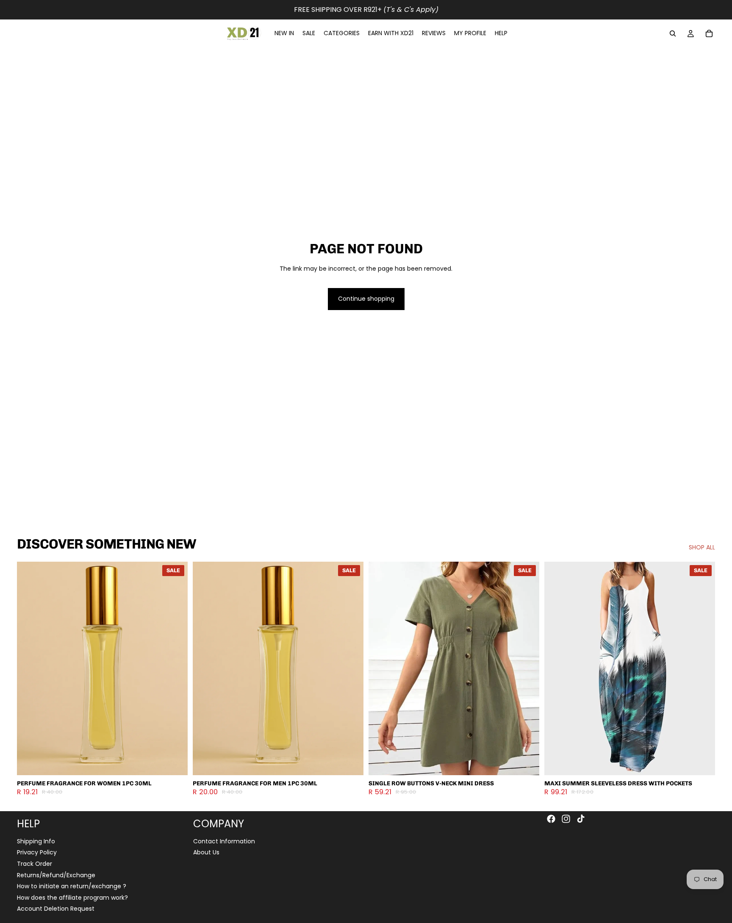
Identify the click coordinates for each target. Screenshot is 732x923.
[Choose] (174, 762)
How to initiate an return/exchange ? (71, 886)
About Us (206, 852)
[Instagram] (566, 819)
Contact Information (224, 841)
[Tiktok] (581, 819)
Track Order (34, 863)
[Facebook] (551, 819)
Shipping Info (36, 841)
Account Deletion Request (55, 908)
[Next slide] (175, 668)
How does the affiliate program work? (72, 897)
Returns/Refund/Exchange (56, 875)
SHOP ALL (702, 547)
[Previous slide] (29, 668)
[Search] (672, 33)
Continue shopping (366, 298)
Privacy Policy (37, 852)
